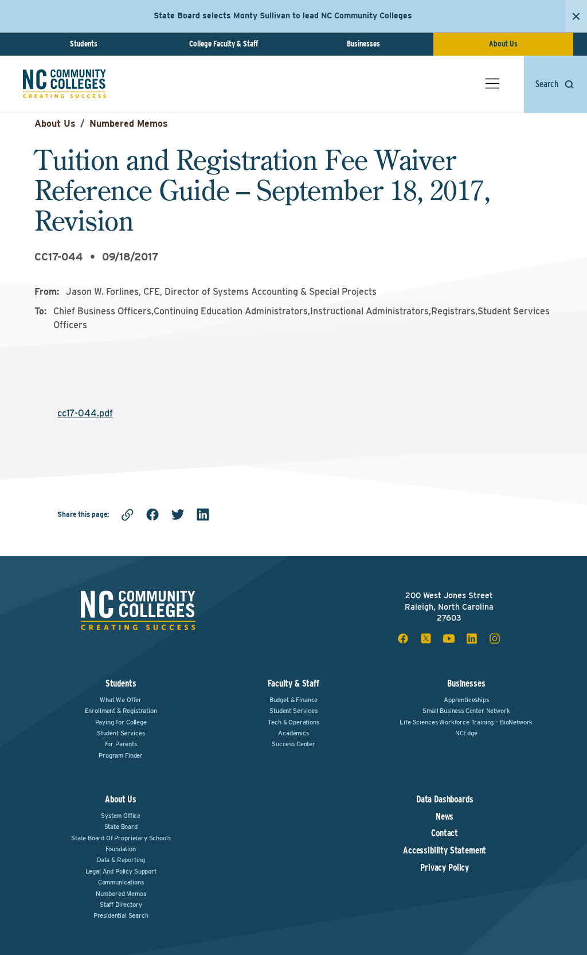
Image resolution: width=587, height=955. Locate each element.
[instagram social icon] (494, 638)
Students (83, 43)
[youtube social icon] (449, 638)
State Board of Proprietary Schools (121, 838)
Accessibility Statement (444, 850)
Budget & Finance (293, 700)
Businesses (363, 43)
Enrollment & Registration (121, 711)
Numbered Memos (128, 123)
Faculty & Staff (293, 683)
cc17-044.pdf (85, 413)
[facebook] (152, 514)
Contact (444, 833)
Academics (293, 733)
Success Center (293, 744)
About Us (503, 43)
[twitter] (178, 514)
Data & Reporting (120, 860)
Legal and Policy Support (120, 871)
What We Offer (121, 700)
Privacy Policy (444, 868)
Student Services (120, 733)
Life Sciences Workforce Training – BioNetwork (466, 722)
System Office (120, 816)
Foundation (120, 849)
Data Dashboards (444, 799)
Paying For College (121, 722)
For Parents (121, 744)
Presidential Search (120, 915)
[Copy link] (127, 514)
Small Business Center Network (466, 711)
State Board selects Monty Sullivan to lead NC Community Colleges (283, 15)
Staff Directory (121, 905)
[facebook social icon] (403, 638)
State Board (121, 827)
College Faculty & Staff (223, 43)
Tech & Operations (293, 722)
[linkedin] (203, 514)
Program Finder (121, 755)
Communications (121, 882)
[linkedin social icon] (472, 638)
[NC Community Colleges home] (64, 83)
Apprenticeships (466, 700)
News (444, 817)
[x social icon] (426, 638)
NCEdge (466, 733)
